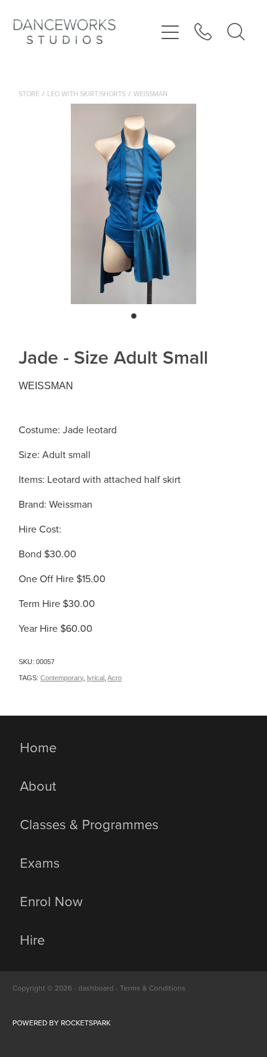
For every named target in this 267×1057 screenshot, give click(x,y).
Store (29, 94)
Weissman (151, 94)
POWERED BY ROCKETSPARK (61, 1022)
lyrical (95, 677)
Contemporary (61, 677)
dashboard (96, 988)
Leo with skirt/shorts (86, 94)
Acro (114, 677)
